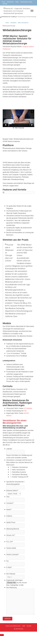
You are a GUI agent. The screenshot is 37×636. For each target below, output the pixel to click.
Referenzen (10, 2)
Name (8, 509)
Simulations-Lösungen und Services (19, 460)
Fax (7, 561)
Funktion (9, 516)
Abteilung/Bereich (12, 529)
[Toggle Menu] (32, 11)
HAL (25, 411)
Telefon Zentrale (12, 554)
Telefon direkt (11, 548)
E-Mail (9, 567)
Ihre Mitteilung (11, 587)
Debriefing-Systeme (19, 472)
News (17, 2)
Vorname (10, 503)
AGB (23, 626)
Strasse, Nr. (10, 535)
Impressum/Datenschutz (13, 626)
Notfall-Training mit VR (20, 477)
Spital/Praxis (10, 522)
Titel (7, 497)
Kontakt (5, 3)
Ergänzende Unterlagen (14, 580)
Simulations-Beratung (19, 474)
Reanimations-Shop (26, 2)
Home (3, 2)
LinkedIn (9, 449)
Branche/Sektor (12, 490)
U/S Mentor (28, 408)
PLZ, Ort (9, 542)
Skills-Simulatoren (18, 470)
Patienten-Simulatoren (20, 467)
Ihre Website (10, 574)
